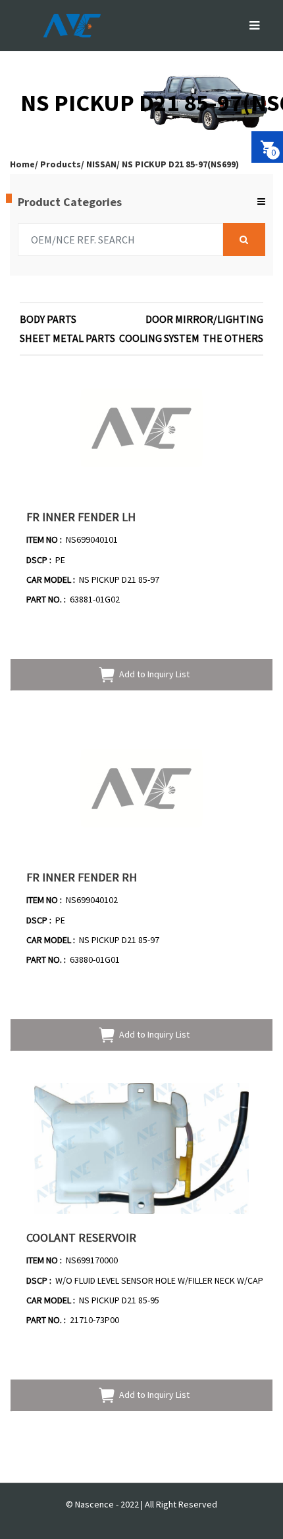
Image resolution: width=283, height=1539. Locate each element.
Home (22, 164)
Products (60, 164)
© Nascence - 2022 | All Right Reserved (141, 1504)
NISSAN (101, 164)
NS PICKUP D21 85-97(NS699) (180, 164)
